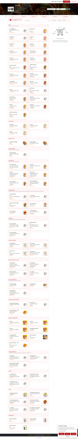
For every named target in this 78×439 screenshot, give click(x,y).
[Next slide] (6, 16)
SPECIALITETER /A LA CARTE (14, 259)
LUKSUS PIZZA (55, 16)
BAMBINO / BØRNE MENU (13, 318)
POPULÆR (54, 20)
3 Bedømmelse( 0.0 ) (22, 12)
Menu (53, 1)
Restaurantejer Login (31, 435)
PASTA (10, 389)
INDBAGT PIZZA (34, 16)
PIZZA (13, 16)
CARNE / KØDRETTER (20, 352)
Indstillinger (67, 436)
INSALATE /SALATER (12, 240)
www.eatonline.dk (47, 435)
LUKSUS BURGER (65, 16)
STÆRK (64, 20)
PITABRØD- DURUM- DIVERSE (14, 299)
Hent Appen (67, 1)
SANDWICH (17, 219)
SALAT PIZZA (23, 16)
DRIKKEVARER (11, 415)
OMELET (10, 371)
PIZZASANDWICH (44, 16)
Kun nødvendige (61, 434)
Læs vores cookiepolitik (62, 431)
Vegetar (59, 20)
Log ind (75, 1)
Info (55, 1)
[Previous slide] (72, 16)
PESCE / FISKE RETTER (14, 280)
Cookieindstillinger (39, 437)
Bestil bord (59, 1)
